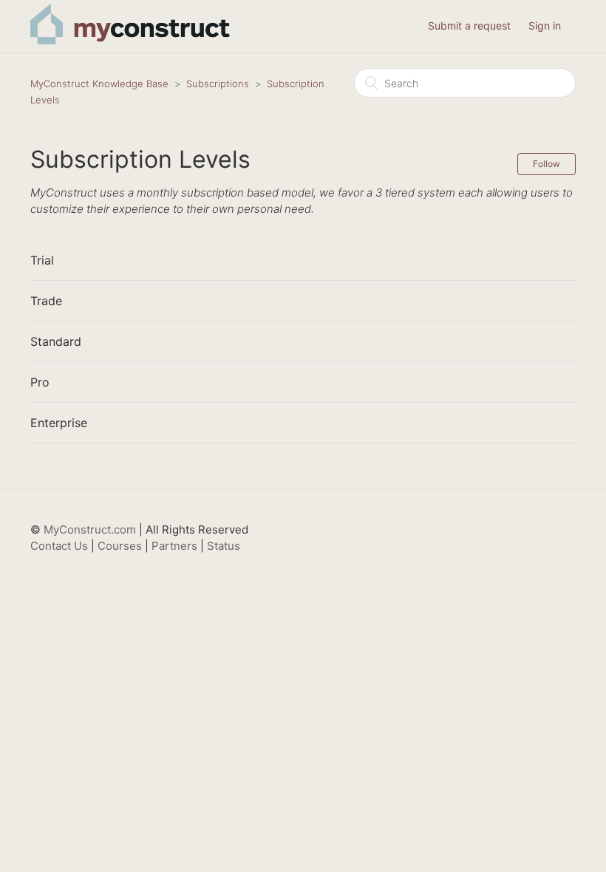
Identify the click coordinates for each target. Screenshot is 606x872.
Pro (40, 382)
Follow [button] (546, 163)
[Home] (130, 40)
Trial (42, 260)
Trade (46, 300)
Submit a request (469, 25)
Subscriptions (217, 83)
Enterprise (58, 422)
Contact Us (59, 546)
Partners (174, 546)
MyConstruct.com (90, 529)
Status (223, 546)
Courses (120, 546)
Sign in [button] (544, 25)
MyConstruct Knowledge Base (99, 83)
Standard (55, 341)
